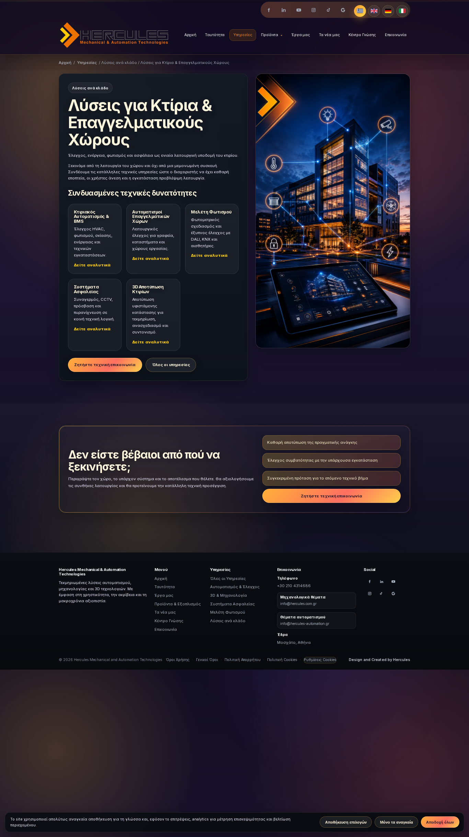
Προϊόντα (269, 35)
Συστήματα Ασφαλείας (232, 604)
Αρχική (190, 35)
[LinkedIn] (284, 10)
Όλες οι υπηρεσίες (171, 364)
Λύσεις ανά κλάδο (227, 620)
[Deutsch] (388, 11)
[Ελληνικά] (360, 11)
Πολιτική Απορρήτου (243, 660)
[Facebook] (269, 10)
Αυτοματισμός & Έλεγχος (235, 586)
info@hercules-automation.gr (304, 623)
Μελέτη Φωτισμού (227, 612)
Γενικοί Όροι (207, 660)
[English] (374, 11)
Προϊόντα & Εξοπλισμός (178, 604)
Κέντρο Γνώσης (362, 35)
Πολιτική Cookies (282, 660)
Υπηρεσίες (242, 35)
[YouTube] (299, 10)
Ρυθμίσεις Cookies (320, 660)
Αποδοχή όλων (440, 822)
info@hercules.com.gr (298, 604)
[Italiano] (402, 11)
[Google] (343, 10)
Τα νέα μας (329, 35)
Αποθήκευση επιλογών (346, 822)
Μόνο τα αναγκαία (396, 822)
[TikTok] (328, 10)
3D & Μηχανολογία (228, 595)
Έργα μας (300, 35)
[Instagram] (313, 10)
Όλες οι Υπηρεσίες (228, 578)
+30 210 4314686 (294, 585)
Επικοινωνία (396, 35)
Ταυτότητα (215, 35)
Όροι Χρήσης (178, 660)
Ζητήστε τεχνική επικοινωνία (105, 364)
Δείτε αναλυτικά (92, 265)
